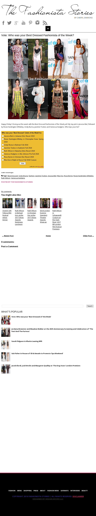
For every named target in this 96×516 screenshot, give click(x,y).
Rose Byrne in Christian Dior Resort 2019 (19, 157)
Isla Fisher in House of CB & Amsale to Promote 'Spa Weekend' (37, 353)
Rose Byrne (68, 176)
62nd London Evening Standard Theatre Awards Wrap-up (45, 216)
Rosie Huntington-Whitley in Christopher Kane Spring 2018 (23, 140)
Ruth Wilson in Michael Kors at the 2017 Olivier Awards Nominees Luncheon (19, 217)
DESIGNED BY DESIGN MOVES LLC (48, 499)
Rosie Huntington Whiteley (84, 176)
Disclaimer (78, 496)
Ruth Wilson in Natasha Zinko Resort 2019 (19, 151)
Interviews (75, 491)
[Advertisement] (20, 393)
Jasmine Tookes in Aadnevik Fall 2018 (18, 148)
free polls (41, 166)
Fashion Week (53, 491)
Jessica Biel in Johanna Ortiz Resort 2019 (19, 136)
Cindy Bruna (23, 176)
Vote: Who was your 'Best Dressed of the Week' (31, 317)
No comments (6, 191)
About (42, 491)
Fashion (11, 491)
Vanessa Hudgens (18, 178)
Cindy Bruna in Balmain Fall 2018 (16, 145)
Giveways (64, 491)
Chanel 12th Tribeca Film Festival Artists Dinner (7, 215)
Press (36, 491)
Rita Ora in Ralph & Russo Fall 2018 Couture (20, 160)
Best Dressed (13, 176)
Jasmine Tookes (41, 176)
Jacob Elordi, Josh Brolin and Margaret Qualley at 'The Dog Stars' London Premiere (46, 365)
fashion (31, 176)
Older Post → (88, 236)
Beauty (85, 491)
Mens (19, 491)
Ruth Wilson (5, 178)
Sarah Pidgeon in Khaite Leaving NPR (27, 341)
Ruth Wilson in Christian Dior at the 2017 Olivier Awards (32, 215)
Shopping (28, 491)
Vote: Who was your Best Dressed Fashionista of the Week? (37, 35)
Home (48, 236)
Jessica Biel (52, 176)
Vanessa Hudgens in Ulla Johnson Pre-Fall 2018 (21, 154)
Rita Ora (60, 176)
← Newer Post (8, 236)
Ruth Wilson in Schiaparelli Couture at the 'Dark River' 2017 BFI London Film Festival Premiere (57, 219)
